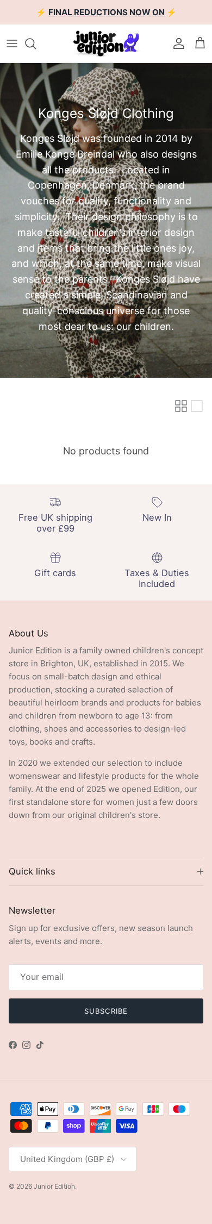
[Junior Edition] (106, 43)
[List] (196, 406)
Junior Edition (54, 1186)
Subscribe (105, 1011)
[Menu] (12, 43)
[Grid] (181, 406)
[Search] (36, 43)
